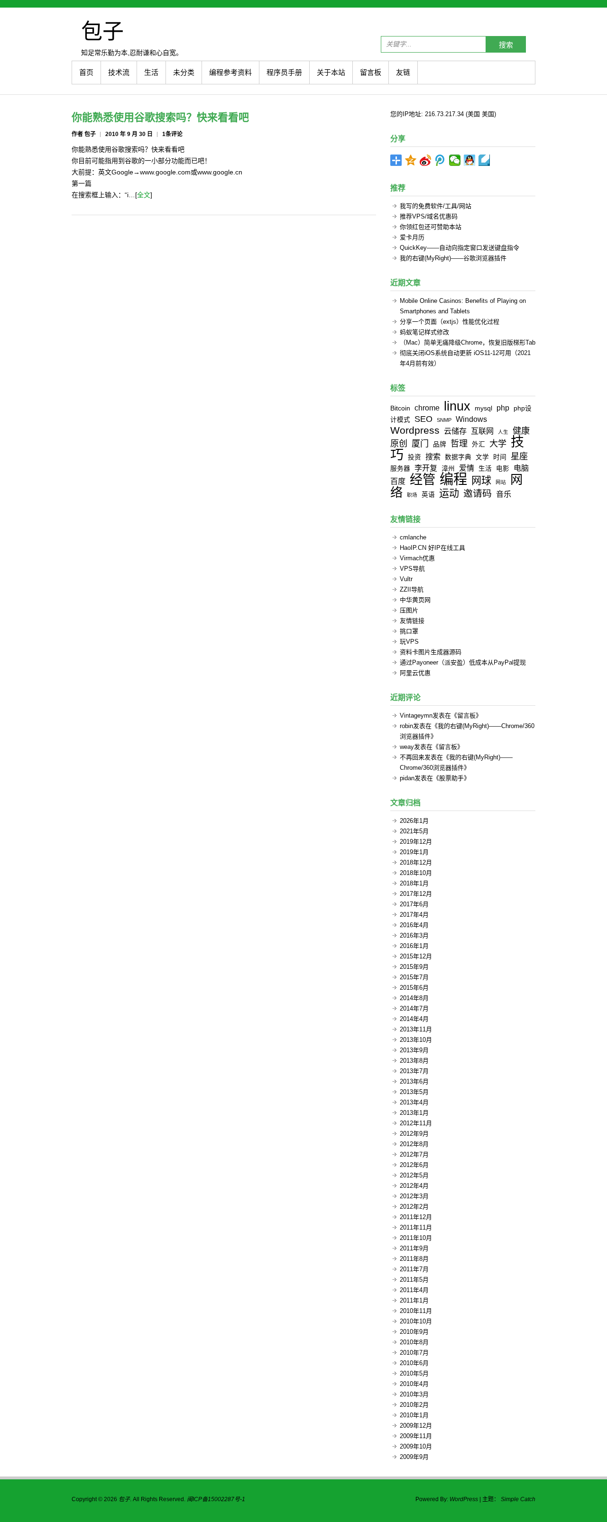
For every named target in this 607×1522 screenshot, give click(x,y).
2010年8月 (414, 1342)
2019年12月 (416, 841)
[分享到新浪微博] (426, 160)
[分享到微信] (455, 160)
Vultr (406, 579)
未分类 (183, 72)
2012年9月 (414, 1133)
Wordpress (415, 430)
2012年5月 (414, 1175)
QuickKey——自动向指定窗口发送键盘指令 (459, 247)
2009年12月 (416, 1425)
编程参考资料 (230, 72)
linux (457, 406)
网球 (481, 480)
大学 (497, 443)
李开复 (425, 468)
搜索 (506, 45)
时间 (499, 457)
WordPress (464, 1499)
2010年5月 (414, 1373)
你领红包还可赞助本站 (430, 226)
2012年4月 (414, 1185)
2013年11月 (416, 1029)
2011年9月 (414, 1248)
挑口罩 (409, 631)
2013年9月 (414, 1050)
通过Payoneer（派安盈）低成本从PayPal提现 (463, 662)
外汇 (478, 444)
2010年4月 (414, 1383)
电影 (502, 468)
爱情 (466, 468)
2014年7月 (414, 1008)
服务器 (400, 468)
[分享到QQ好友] (470, 160)
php (503, 407)
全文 (143, 195)
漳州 (448, 468)
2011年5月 (414, 1279)
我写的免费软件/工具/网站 (435, 206)
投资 (414, 457)
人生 (503, 432)
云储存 (455, 431)
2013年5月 (414, 1091)
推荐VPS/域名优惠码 (429, 216)
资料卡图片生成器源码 (430, 652)
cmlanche (413, 537)
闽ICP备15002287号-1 (216, 1499)
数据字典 (458, 457)
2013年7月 (414, 1071)
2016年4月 (414, 925)
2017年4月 (414, 914)
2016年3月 (414, 935)
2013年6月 (414, 1081)
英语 (428, 494)
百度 (397, 481)
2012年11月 (416, 1123)
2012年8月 (414, 1144)
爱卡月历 (412, 237)
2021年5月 (414, 831)
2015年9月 (414, 966)
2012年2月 (414, 1206)
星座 (519, 456)
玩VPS (409, 641)
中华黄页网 (415, 599)
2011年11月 (416, 1227)
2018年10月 (416, 872)
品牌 (439, 444)
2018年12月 (416, 862)
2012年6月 (414, 1164)
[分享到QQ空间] (411, 160)
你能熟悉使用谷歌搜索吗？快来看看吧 (160, 117)
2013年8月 (414, 1060)
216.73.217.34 (444, 114)
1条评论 (172, 134)
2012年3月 (414, 1196)
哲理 (459, 443)
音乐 (503, 494)
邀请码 (477, 493)
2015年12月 (416, 956)
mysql (483, 408)
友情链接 (412, 620)
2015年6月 (414, 987)
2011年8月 (414, 1258)
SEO (423, 419)
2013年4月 (414, 1102)
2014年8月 (414, 998)
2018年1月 (414, 883)
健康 (521, 431)
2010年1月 (414, 1415)
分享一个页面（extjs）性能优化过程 (449, 321)
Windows (471, 419)
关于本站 (331, 72)
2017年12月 (416, 893)
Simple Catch (518, 1499)
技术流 (118, 72)
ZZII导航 (411, 589)
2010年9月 (414, 1331)
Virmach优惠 (417, 558)
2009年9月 (414, 1456)
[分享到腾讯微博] (440, 160)
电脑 (521, 468)
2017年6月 (414, 904)
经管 (422, 479)
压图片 (409, 610)
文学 (482, 457)
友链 (403, 72)
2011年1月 (414, 1300)
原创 (398, 443)
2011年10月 (416, 1237)
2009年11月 (416, 1436)
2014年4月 (414, 1018)
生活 (151, 72)
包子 (102, 31)
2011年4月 (414, 1290)
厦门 (420, 443)
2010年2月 (414, 1404)
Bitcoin (400, 408)
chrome (427, 407)
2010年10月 (416, 1321)
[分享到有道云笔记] (484, 160)
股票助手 (451, 778)
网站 (501, 482)
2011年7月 (414, 1269)
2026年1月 (414, 820)
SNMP (444, 420)
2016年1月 (414, 945)
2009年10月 (416, 1446)
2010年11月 (416, 1310)
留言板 (370, 72)
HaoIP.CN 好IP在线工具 (432, 547)
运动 (449, 493)
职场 (412, 495)
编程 (453, 479)
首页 (86, 72)
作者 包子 (84, 134)
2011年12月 (416, 1217)
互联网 (482, 431)
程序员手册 (284, 72)
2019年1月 (414, 852)
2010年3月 (414, 1394)
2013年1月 (414, 1112)
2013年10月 (416, 1039)
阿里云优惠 (415, 672)
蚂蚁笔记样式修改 (424, 332)
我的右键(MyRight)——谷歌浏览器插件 (453, 258)
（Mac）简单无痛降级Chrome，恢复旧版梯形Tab (467, 342)
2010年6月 (414, 1363)
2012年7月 (414, 1154)
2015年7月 (414, 977)
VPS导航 (412, 568)
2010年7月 (414, 1352)
